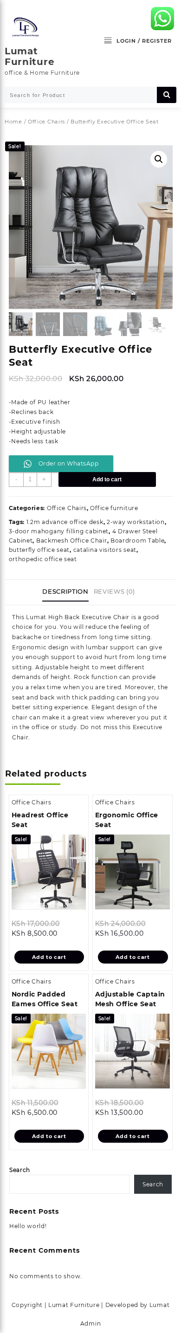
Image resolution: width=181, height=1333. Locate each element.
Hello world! (27, 1226)
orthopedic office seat (43, 559)
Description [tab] (65, 591)
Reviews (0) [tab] (114, 591)
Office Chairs (46, 121)
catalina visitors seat (104, 549)
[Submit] (166, 95)
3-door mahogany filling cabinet (59, 531)
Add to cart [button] (49, 957)
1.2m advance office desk (64, 521)
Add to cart (107, 479)
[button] (158, 159)
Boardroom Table (137, 540)
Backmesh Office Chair (71, 540)
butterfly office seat (39, 549)
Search (19, 1169)
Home (13, 121)
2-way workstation (136, 521)
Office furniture (114, 508)
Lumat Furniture (29, 56)
